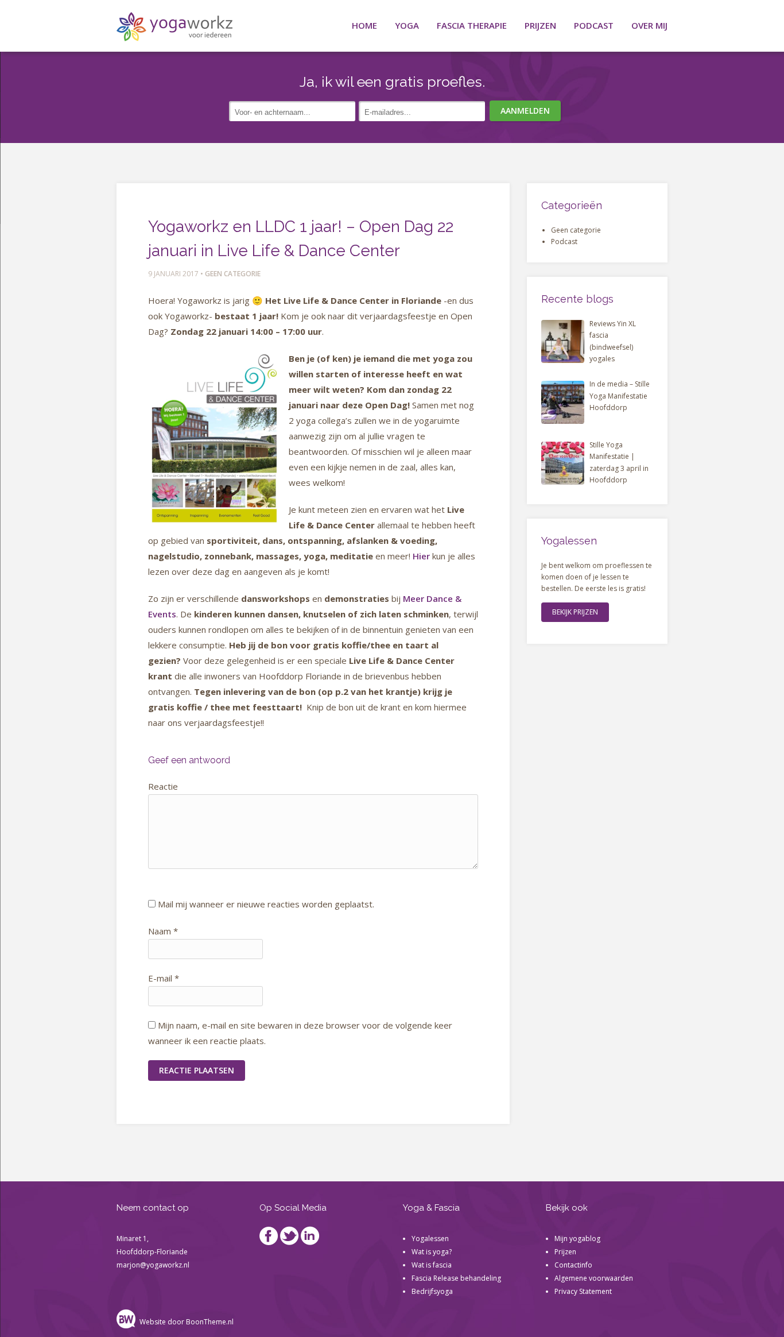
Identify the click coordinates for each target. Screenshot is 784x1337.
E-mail (163, 978)
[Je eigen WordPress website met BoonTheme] (127, 1322)
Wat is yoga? (432, 1252)
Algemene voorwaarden (593, 1278)
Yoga (407, 25)
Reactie (163, 786)
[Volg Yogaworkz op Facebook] (268, 1238)
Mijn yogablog (577, 1238)
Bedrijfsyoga (432, 1291)
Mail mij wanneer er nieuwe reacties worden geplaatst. (266, 904)
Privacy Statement (583, 1291)
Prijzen (540, 25)
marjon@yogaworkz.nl (153, 1265)
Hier (421, 556)
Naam (163, 931)
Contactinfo (573, 1265)
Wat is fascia (432, 1265)
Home (364, 25)
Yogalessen (430, 1238)
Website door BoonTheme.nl (186, 1322)
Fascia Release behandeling (456, 1278)
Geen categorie (233, 274)
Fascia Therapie (472, 25)
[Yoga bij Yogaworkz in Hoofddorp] (175, 29)
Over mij (649, 25)
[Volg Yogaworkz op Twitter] (289, 1238)
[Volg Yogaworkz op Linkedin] (310, 1238)
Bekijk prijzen (575, 612)
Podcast (594, 25)
